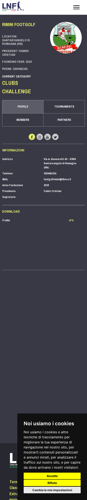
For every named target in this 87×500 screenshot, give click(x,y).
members (22, 120)
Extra (14, 493)
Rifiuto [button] (52, 483)
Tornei (15, 481)
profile (23, 106)
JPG (71, 220)
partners (64, 120)
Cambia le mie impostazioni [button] (52, 490)
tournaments (64, 106)
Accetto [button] (52, 476)
